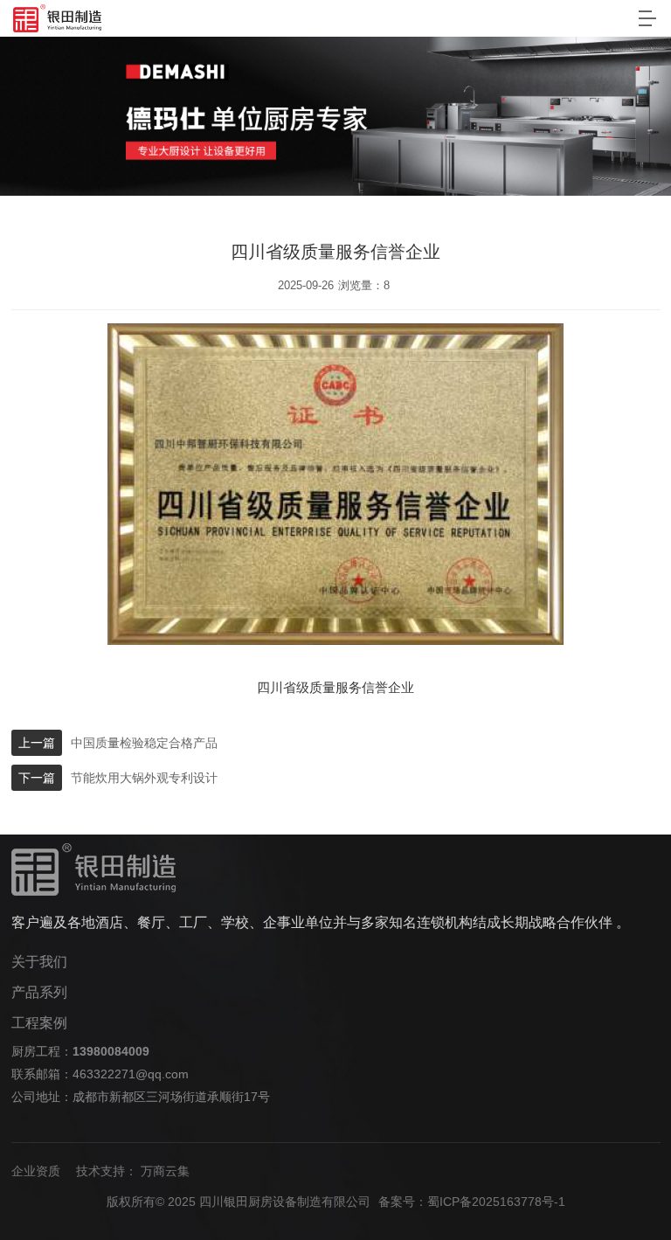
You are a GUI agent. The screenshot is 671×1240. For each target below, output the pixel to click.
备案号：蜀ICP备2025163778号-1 (471, 1202)
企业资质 (35, 1171)
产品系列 (39, 992)
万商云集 (165, 1171)
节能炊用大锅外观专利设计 (144, 778)
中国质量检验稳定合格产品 (144, 743)
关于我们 (39, 961)
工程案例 (39, 1022)
